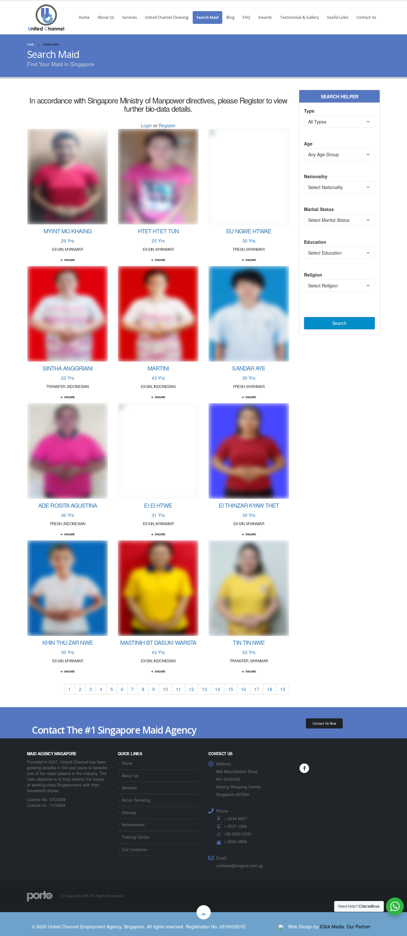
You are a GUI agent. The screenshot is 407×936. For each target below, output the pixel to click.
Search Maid (207, 17)
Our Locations (134, 849)
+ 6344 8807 (235, 818)
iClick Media (332, 926)
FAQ (246, 17)
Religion (313, 274)
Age (308, 143)
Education (315, 242)
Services (129, 17)
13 (204, 689)
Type (309, 111)
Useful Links (337, 17)
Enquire (69, 260)
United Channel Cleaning (167, 17)
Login (146, 125)
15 (230, 689)
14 (217, 689)
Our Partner (358, 926)
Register (167, 125)
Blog (230, 17)
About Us (106, 17)
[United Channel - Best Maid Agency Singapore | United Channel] (46, 17)
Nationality (316, 176)
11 (178, 689)
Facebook (304, 768)
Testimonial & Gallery (299, 17)
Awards (265, 17)
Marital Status (319, 209)
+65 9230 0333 (237, 834)
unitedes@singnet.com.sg (239, 866)
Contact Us (366, 17)
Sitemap (129, 812)
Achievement (133, 824)
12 (191, 689)
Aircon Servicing (136, 800)
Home (84, 17)
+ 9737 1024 (235, 826)
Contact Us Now (324, 723)
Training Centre (135, 837)
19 (282, 689)
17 (256, 689)
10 (165, 689)
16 (243, 689)
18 (269, 689)
